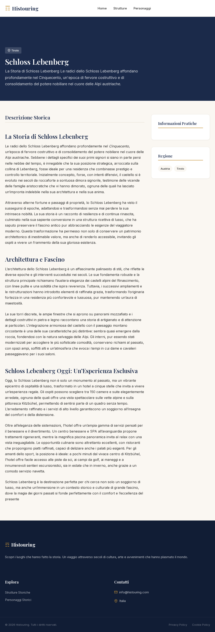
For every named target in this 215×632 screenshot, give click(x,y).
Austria (165, 168)
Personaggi (142, 8)
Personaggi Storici (18, 600)
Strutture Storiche (17, 592)
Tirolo (180, 168)
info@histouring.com (134, 592)
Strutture (120, 8)
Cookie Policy (201, 624)
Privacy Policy (178, 624)
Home (102, 8)
